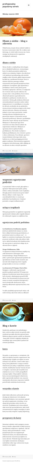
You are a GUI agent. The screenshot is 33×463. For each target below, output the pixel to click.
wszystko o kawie (11, 388)
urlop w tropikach (11, 207)
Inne (15, 300)
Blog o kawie (10, 325)
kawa (5, 349)
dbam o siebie (9, 62)
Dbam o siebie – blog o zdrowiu (15, 42)
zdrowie (15, 151)
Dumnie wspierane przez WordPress (11, 461)
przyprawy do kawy (12, 418)
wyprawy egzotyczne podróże (14, 181)
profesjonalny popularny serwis (11, 5)
